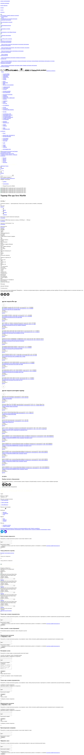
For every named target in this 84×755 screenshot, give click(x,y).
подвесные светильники (13, 44)
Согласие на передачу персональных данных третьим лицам (18, 529)
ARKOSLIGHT (6, 75)
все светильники (4, 16)
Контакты (5, 162)
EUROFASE (5, 96)
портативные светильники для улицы (46, 60)
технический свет (4, 55)
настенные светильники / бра (10, 47)
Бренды (4, 159)
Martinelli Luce (6, 122)
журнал (2, 7)
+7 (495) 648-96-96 (4, 500)
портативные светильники (17, 51)
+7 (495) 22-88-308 (4, 502)
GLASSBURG (6, 105)
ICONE (4, 107)
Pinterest (4, 520)
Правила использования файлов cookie (22, 528)
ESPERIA (5, 95)
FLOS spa (5, 103)
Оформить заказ (3, 610)
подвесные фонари (8, 60)
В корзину (2, 552)
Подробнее (2, 217)
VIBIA (4, 146)
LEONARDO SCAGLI (7, 115)
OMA (4, 127)
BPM (4, 83)
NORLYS (5, 125)
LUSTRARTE (6, 119)
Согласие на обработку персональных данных (41, 529)
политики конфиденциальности (53, 545)
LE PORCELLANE (7, 113)
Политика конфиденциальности (7, 528)
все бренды (2, 131)
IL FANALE (5, 108)
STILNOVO (5, 139)
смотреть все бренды (51, 70)
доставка (5, 212)
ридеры (18, 47)
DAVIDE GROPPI (7, 91)
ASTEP (4, 78)
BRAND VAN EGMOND (8, 84)
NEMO (4, 124)
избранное (3, 165)
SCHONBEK (5, 138)
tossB (4, 142)
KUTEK (4, 111)
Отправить (3, 671)
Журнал (4, 160)
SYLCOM (5, 140)
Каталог (4, 157)
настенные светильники (5, 45)
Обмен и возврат (6, 526)
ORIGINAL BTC (6, 129)
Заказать (2, 206)
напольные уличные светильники (19, 60)
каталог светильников (5, 1)
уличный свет (3, 58)
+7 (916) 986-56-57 (4, 504)
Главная (4, 181)
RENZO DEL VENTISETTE (9, 135)
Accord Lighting (6, 73)
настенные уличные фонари (32, 60)
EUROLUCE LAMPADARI (9, 97)
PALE (4, 133)
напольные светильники (5, 52)
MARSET (5, 121)
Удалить (2, 579)
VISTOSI (5, 147)
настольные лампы (8, 51)
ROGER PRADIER (7, 136)
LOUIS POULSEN (7, 116)
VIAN (4, 144)
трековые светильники (20, 57)
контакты (2, 12)
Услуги (4, 161)
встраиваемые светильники (10, 57)
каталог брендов (3, 5)
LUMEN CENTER (7, 118)
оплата (4, 210)
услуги (1, 9)
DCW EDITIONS (6, 92)
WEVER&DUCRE (7, 149)
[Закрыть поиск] (13, 176)
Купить (3, 312)
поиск (7, 165)
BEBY (4, 81)
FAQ (4, 514)
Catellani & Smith (6, 87)
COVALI (5, 89)
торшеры (6, 54)
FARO (4, 102)
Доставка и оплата (7, 525)
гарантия (5, 214)
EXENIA (5, 98)
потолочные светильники (5, 42)
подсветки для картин (24, 47)
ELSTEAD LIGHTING (7, 94)
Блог (4, 518)
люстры (5, 44)
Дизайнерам (5, 513)
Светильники (6, 183)
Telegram (5, 519)
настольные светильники (5, 48)
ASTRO (4, 79)
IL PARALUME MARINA (8, 109)
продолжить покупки (9, 552)
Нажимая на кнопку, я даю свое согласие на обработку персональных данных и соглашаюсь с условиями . (31, 545)
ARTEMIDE (5, 76)
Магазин (5, 512)
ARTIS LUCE (6, 77)
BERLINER (5, 82)
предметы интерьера (4, 3)
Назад (2, 17)
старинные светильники (5, 63)
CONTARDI (5, 88)
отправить (3, 546)
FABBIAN (5, 101)
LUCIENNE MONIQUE (8, 117)
